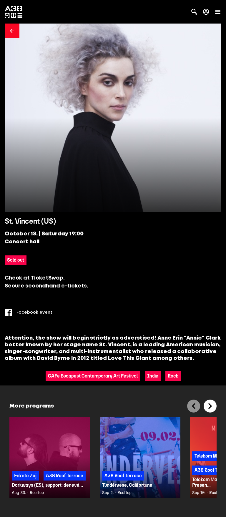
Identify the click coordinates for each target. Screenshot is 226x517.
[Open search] (194, 11)
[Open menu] (217, 11)
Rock (173, 376)
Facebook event (34, 312)
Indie (152, 376)
